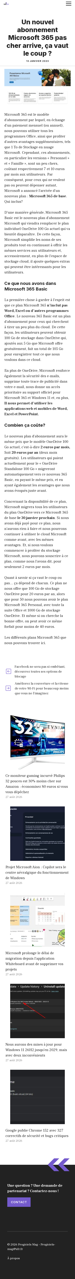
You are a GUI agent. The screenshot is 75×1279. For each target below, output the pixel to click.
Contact (19, 1202)
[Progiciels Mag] (6, 3)
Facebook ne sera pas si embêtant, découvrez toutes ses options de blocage (40, 672)
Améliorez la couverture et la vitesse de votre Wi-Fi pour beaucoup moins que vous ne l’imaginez (42, 688)
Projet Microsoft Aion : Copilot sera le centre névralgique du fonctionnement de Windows (37, 872)
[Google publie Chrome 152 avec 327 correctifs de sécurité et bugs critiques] (37, 1121)
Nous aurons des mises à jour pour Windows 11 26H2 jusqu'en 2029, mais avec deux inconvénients (36, 1050)
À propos (13, 1258)
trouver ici (36, 643)
